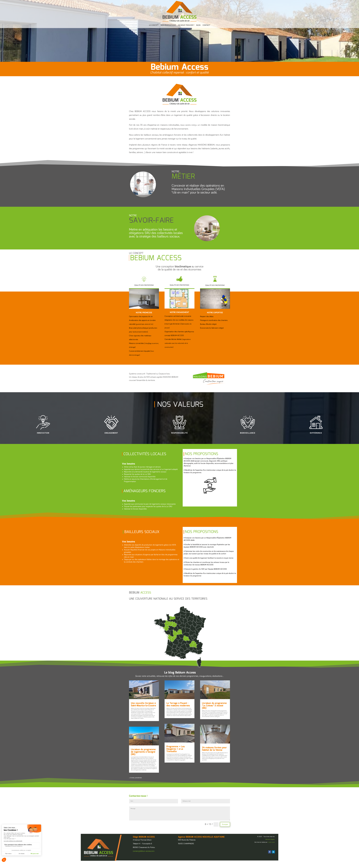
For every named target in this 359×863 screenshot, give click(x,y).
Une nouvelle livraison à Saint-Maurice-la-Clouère (143, 704)
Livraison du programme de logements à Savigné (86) (143, 752)
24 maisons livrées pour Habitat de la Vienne (214, 749)
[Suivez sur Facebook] (269, 851)
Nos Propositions (168, 25)
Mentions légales (270, 839)
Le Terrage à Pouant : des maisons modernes (178, 704)
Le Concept (154, 25)
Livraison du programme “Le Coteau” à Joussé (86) (214, 705)
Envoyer (225, 824)
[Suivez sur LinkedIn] (273, 851)
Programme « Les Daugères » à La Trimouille (175, 749)
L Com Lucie (271, 842)
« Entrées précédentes (135, 777)
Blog (198, 25)
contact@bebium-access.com (143, 851)
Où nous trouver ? (186, 25)
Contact (206, 25)
